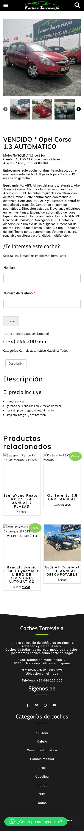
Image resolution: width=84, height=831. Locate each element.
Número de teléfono (19, 293)
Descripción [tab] (16, 363)
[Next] (78, 108)
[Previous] (5, 108)
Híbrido (42, 785)
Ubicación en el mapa (42, 673)
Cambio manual (42, 759)
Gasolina (53, 350)
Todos (64, 350)
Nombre (10, 267)
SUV (42, 794)
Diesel (42, 768)
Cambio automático (32, 350)
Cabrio (42, 741)
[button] (35, 821)
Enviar (11, 321)
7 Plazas (42, 732)
